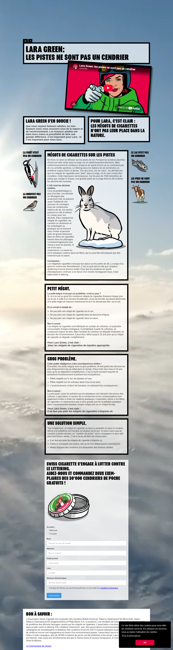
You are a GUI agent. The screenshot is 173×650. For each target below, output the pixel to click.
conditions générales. (109, 588)
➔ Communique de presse (38, 646)
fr (30, 41)
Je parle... (51, 527)
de (25, 41)
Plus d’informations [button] (131, 635)
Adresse (50, 548)
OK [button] (145, 642)
